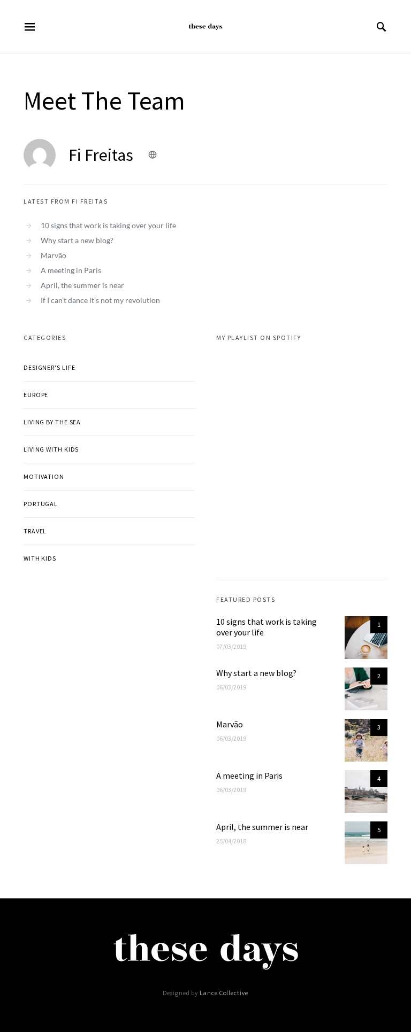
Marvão (53, 255)
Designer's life (49, 367)
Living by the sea (52, 422)
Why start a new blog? (77, 240)
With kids (40, 558)
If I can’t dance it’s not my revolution (100, 300)
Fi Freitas (100, 155)
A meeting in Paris (71, 270)
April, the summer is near (82, 285)
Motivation (44, 476)
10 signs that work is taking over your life (108, 225)
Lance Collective (224, 993)
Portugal (41, 504)
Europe (36, 395)
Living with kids (51, 449)
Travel (35, 531)
